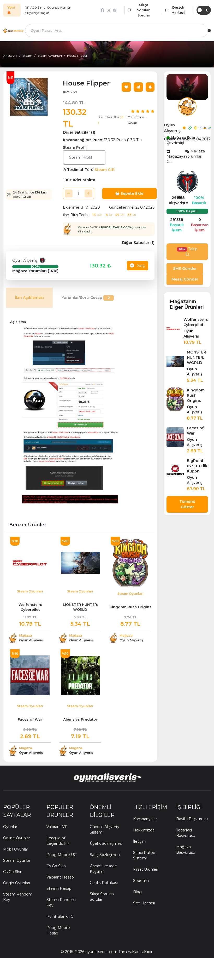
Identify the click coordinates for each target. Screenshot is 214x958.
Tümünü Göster (187, 504)
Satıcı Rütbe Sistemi (144, 855)
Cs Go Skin (12, 871)
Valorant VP (57, 826)
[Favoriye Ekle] (126, 87)
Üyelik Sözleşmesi (106, 843)
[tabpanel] (80, 413)
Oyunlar (10, 826)
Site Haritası (144, 903)
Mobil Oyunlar (15, 849)
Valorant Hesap (60, 877)
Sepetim (141, 880)
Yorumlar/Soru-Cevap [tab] (86, 297)
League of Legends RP (57, 841)
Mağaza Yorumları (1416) (35, 271)
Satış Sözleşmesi (105, 854)
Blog (137, 891)
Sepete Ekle (131, 193)
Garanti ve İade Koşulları (103, 869)
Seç (140, 265)
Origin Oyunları (16, 883)
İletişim (139, 841)
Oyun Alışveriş (26, 260)
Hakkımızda (143, 830)
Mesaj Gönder (184, 279)
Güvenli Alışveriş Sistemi (104, 829)
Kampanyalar (145, 819)
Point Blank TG (60, 916)
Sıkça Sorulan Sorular (102, 897)
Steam (27, 56)
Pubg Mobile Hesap (58, 930)
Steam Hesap (59, 888)
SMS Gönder (185, 268)
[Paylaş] (138, 87)
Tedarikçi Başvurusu (185, 833)
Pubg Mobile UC (61, 854)
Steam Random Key (17, 897)
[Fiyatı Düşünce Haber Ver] (150, 87)
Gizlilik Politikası (104, 882)
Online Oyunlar (16, 838)
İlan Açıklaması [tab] (29, 297)
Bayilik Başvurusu (192, 819)
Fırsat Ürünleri (145, 869)
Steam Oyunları (50, 56)
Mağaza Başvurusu (185, 850)
